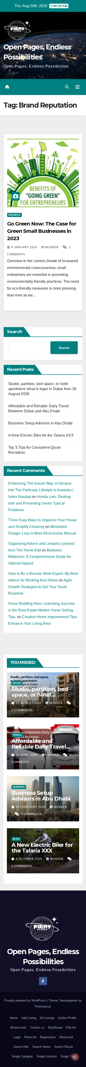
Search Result (63, 1046)
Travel (17, 735)
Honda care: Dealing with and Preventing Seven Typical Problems (39, 503)
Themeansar (42, 1006)
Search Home (41, 1046)
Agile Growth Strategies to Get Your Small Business (40, 586)
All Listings (47, 1018)
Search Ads (21, 1046)
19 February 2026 (31, 807)
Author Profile (67, 1018)
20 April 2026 (27, 755)
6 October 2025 (29, 859)
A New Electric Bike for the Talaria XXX (41, 435)
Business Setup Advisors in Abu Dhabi (40, 423)
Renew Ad (66, 1037)
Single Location (46, 1056)
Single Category (22, 1056)
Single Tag (68, 1056)
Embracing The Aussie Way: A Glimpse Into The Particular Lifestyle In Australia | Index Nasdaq (40, 490)
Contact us (37, 1027)
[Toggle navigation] (77, 87)
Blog (16, 839)
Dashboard (55, 1027)
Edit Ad (71, 1027)
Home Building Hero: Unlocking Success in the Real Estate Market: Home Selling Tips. (41, 610)
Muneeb (52, 247)
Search (14, 331)
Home (14, 1018)
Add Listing (28, 1018)
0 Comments (21, 710)
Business (14, 215)
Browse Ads (18, 1027)
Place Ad (30, 1037)
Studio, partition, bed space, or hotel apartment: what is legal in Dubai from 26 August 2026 (42, 389)
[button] (67, 87)
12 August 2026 (29, 703)
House (17, 683)
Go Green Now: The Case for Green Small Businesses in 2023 (41, 231)
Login (17, 1037)
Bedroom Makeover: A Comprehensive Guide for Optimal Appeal (39, 556)
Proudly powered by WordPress (25, 1000)
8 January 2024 (24, 247)
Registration (48, 1037)
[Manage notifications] (75, 1057)
